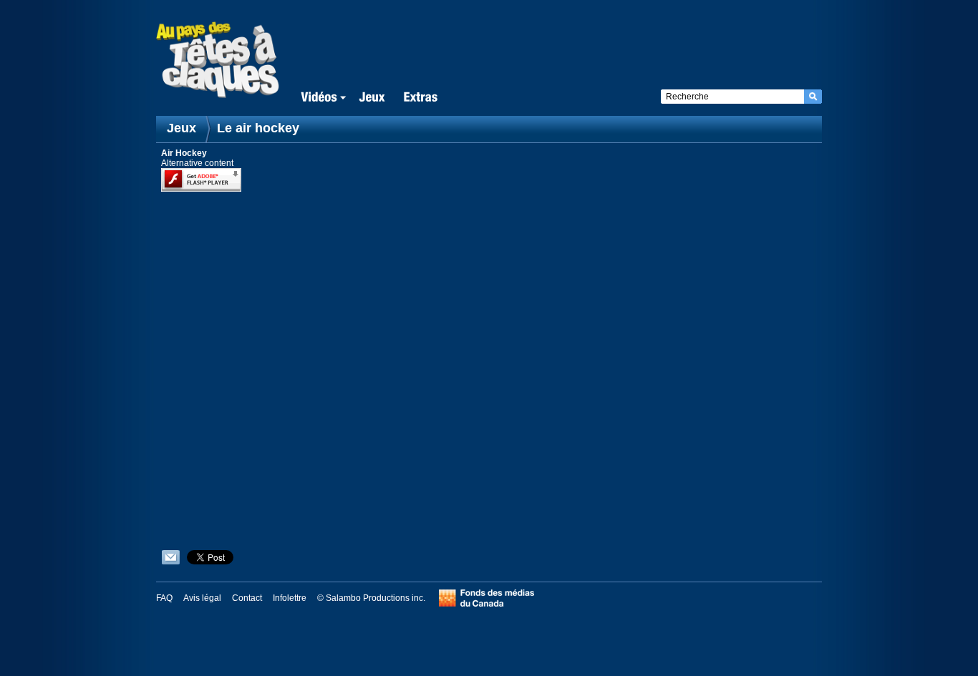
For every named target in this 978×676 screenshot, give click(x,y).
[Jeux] (372, 98)
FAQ (164, 598)
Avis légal (202, 598)
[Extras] (420, 98)
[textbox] (732, 96)
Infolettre (289, 598)
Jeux (181, 128)
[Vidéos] (321, 98)
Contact (247, 598)
